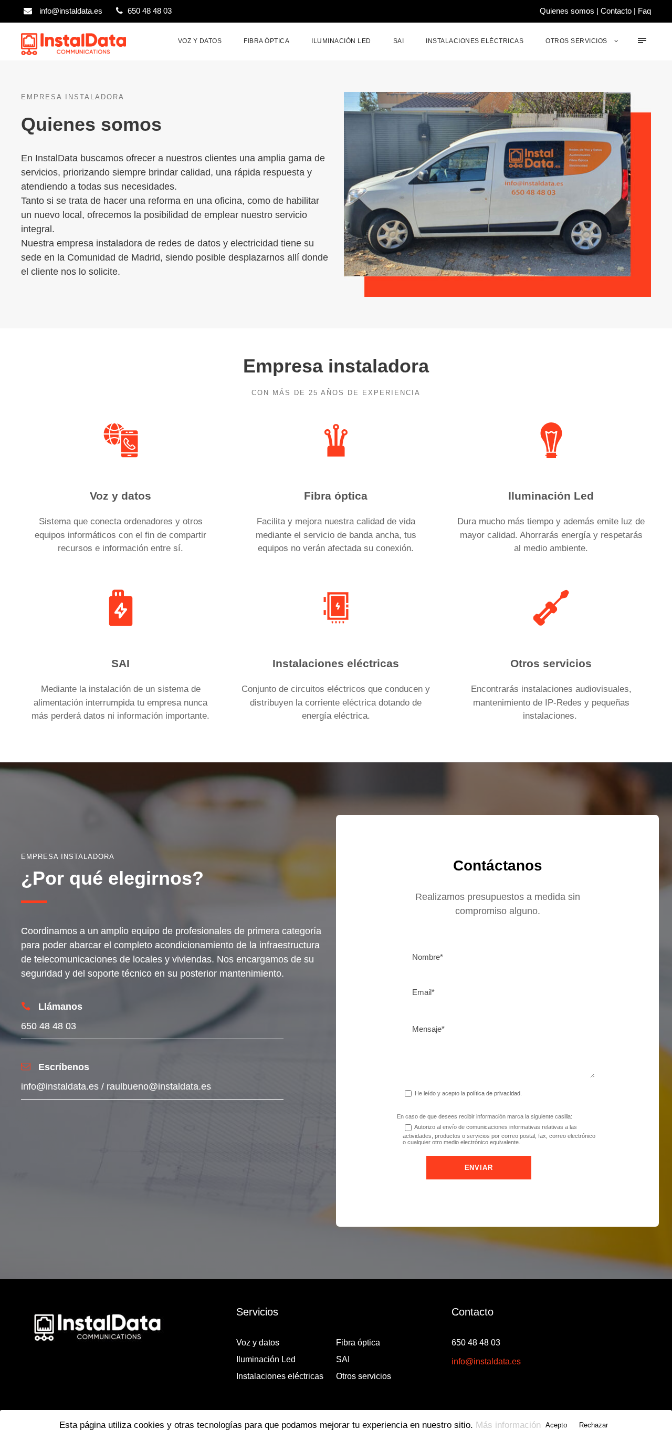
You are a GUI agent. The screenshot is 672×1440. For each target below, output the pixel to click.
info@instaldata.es (486, 1361)
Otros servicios (576, 41)
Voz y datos (200, 41)
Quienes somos (567, 10)
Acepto (556, 1425)
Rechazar (593, 1425)
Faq (644, 10)
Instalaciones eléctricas (474, 41)
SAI (398, 41)
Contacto (616, 10)
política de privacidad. (494, 1093)
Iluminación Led (341, 41)
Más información (508, 1425)
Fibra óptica (266, 41)
